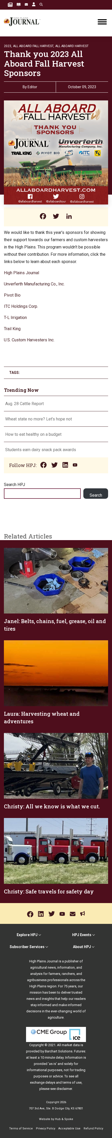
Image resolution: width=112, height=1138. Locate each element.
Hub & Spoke (64, 1119)
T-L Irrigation (15, 317)
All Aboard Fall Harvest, (33, 46)
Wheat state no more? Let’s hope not (39, 419)
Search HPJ (14, 484)
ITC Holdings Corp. (21, 306)
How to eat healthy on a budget (33, 434)
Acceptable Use (69, 1128)
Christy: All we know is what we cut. (52, 806)
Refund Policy (93, 1128)
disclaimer (64, 1089)
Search (96, 495)
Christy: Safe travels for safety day (49, 891)
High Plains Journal (21, 272)
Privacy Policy (45, 1128)
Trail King (12, 328)
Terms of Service (21, 1128)
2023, (8, 46)
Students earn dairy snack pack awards (40, 449)
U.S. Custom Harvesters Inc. (29, 339)
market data (71, 1045)
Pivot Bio (12, 295)
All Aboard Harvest (72, 46)
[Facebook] (43, 217)
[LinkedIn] (69, 217)
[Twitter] (56, 217)
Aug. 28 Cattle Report (24, 403)
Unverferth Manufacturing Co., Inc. (34, 284)
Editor (32, 87)
